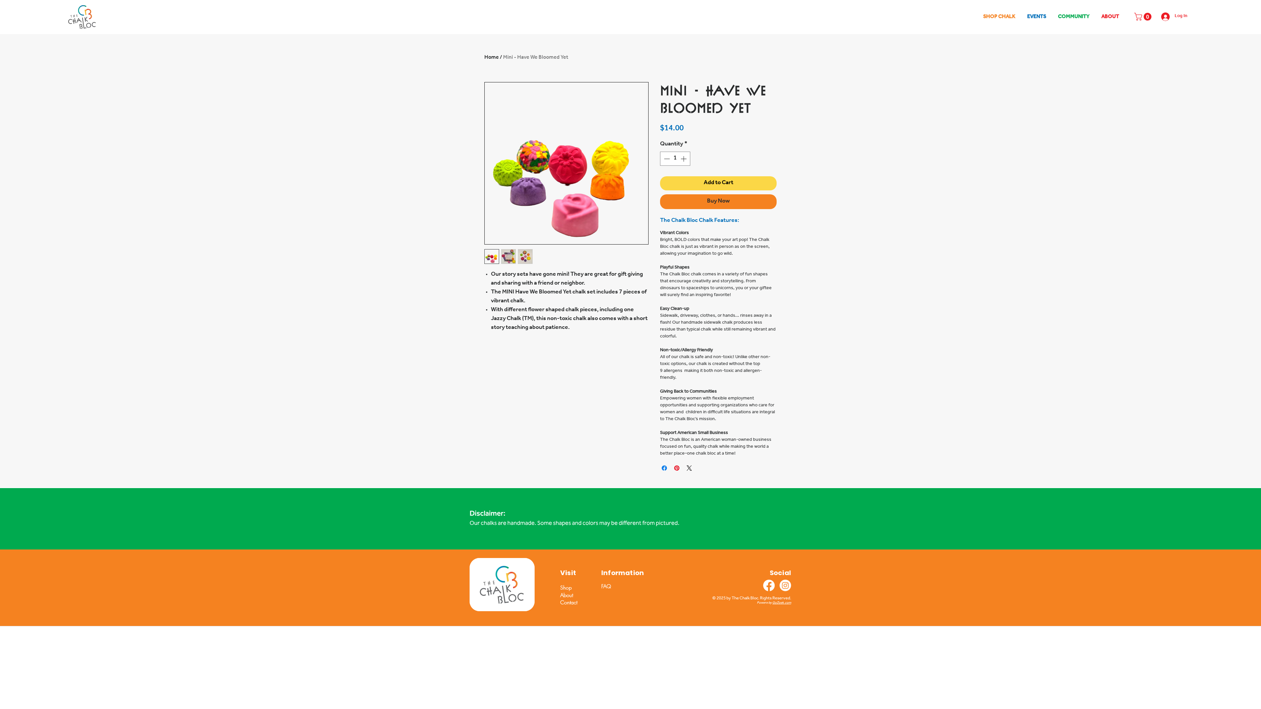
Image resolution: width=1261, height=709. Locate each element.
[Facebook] (769, 585)
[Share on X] (689, 468)
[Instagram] (785, 585)
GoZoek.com (781, 603)
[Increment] (684, 158)
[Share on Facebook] (664, 468)
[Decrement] (666, 158)
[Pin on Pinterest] (677, 468)
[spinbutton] (675, 158)
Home (491, 57)
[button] (1143, 17)
